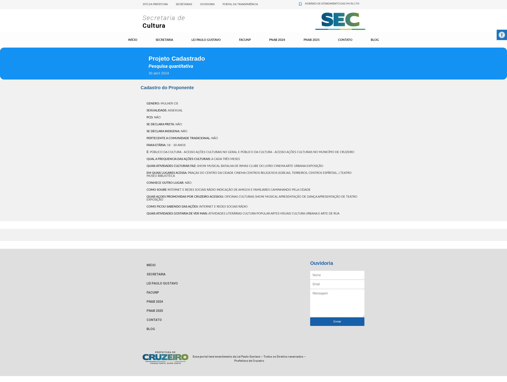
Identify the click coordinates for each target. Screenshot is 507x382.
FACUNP (245, 39)
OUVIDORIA (207, 4)
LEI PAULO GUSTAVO (206, 39)
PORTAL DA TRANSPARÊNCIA (240, 4)
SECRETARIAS (184, 4)
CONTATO (345, 39)
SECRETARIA (164, 39)
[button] (502, 35)
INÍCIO (132, 39)
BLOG (375, 39)
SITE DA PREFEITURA (155, 4)
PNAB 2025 (312, 39)
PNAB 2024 (277, 39)
